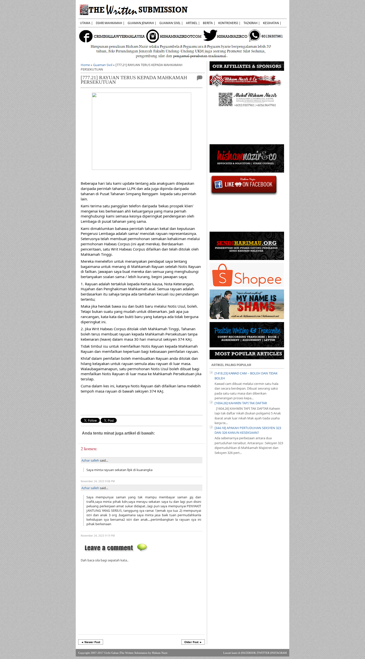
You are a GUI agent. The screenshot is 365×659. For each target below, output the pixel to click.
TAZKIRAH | (252, 23)
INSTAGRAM (279, 652)
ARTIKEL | (193, 23)
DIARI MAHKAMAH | (110, 23)
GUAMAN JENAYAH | (142, 23)
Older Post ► (193, 642)
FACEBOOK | (249, 652)
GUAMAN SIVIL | (171, 23)
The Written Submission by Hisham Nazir (144, 652)
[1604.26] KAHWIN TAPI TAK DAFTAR (241, 403)
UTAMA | (86, 23)
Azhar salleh (90, 460)
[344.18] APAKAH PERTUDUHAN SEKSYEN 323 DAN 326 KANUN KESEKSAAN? (248, 430)
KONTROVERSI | (229, 23)
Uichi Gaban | (112, 652)
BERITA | (209, 23)
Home (85, 65)
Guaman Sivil (102, 65)
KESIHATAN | (272, 23)
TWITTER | (264, 652)
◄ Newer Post (90, 642)
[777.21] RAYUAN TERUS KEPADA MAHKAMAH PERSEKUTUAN (134, 80)
